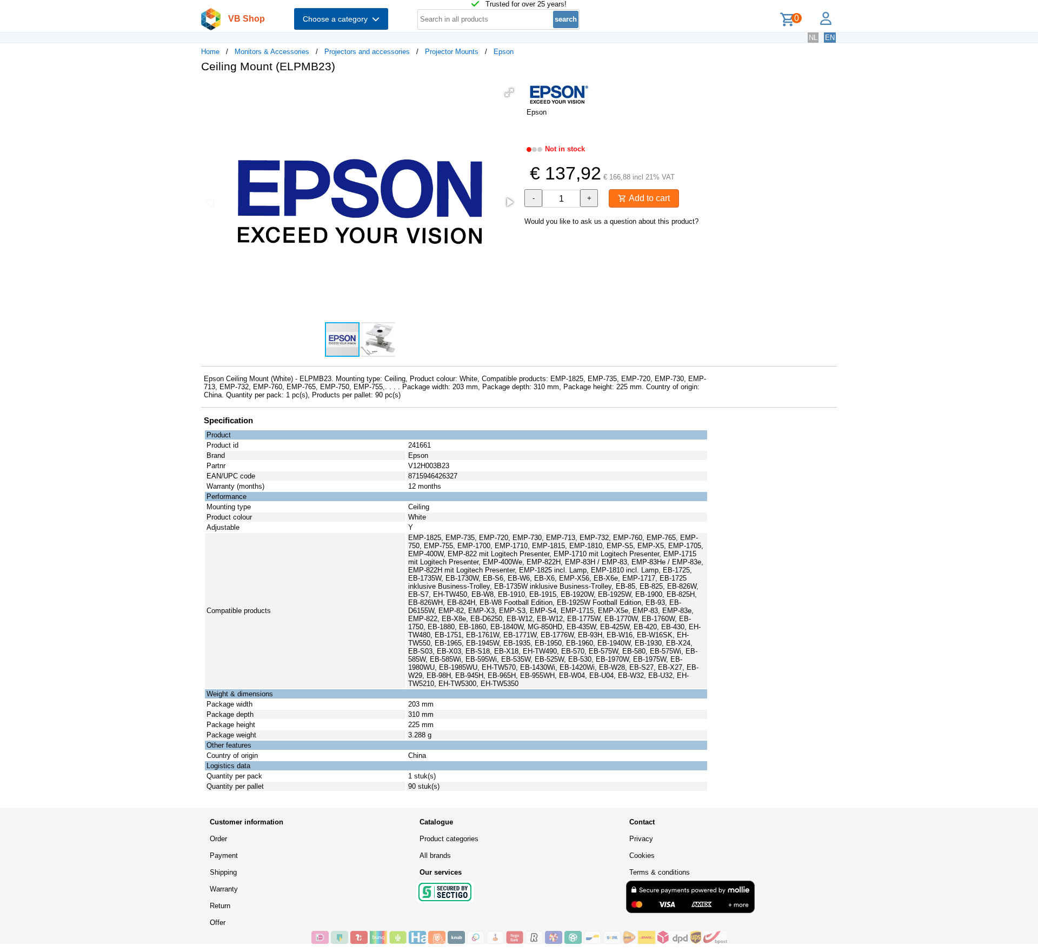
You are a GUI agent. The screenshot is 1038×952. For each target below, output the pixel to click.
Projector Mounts (451, 52)
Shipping (223, 872)
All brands (435, 855)
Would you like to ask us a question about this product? (611, 221)
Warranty (224, 889)
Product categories (449, 839)
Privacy (641, 839)
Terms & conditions (659, 872)
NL (813, 38)
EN (830, 38)
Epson (504, 52)
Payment (224, 855)
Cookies (642, 855)
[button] (509, 92)
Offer (217, 922)
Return (220, 906)
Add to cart (648, 198)
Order (218, 839)
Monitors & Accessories (272, 52)
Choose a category (337, 19)
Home (210, 52)
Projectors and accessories (367, 52)
